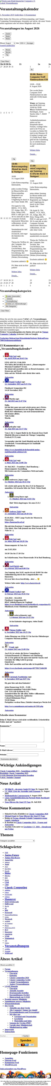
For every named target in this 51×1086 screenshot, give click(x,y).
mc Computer (9, 923)
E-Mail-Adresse (6, 750)
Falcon (7, 892)
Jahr (17, 43)
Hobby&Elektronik (12, 902)
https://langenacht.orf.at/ (14, 522)
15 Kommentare (30, 15)
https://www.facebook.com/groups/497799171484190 (26, 668)
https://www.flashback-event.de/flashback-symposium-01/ (28, 604)
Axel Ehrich (14, 566)
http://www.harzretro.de (30, 583)
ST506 (7, 936)
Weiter (8, 39)
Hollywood (9, 904)
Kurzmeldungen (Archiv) (19, 995)
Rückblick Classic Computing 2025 (14, 773)
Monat (2, 43)
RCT (6, 930)
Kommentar (5, 726)
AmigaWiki (9, 860)
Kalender (13, 976)
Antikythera (18, 15)
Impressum (9, 1029)
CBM (7, 885)
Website (3, 755)
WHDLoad (9, 953)
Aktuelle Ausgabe (16, 991)
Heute (8, 36)
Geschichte (18, 1019)
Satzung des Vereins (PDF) (20, 1023)
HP (6, 908)
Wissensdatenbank (12, 1004)
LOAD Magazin (11, 986)
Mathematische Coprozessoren (17, 796)
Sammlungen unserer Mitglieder (18, 1001)
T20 (6, 940)
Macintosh (8, 919)
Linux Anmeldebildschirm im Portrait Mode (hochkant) (27, 798)
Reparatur (8, 932)
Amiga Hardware (12, 857)
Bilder (8, 873)
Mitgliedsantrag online (18, 1027)
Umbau (7, 943)
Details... (33, 154)
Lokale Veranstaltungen (9, 3)
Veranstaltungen (17, 946)
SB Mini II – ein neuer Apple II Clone (20, 789)
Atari (6, 866)
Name (2, 746)
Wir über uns (14, 1014)
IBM (6, 910)
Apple (7, 864)
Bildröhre (7, 875)
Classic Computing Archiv (20, 980)
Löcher (7, 917)
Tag (7, 55)
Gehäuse (7, 896)
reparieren (8, 934)
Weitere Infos (35, 150)
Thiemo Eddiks (15, 630)
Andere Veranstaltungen (19, 984)
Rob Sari (12, 356)
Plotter (7, 925)
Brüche (7, 880)
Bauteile (7, 871)
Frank (11, 647)
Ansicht (7, 45)
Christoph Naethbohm (18, 677)
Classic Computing (16, 887)
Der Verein (9, 1006)
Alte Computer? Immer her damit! (23, 1010)
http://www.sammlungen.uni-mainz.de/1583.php (24, 706)
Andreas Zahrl (15, 512)
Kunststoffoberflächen (11, 915)
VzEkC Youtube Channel (10, 778)
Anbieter (7, 862)
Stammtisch (9, 938)
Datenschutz (10, 1032)
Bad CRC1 (8, 869)
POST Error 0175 (10, 927)
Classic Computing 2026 (38, 814)
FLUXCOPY (8, 894)
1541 (6, 853)
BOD (6, 878)
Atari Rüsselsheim (15, 338)
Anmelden (9, 1058)
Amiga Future (12, 855)
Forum (7, 969)
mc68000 (7, 921)
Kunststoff (8, 913)
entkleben (7, 890)
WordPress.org (11, 1065)
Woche (8, 52)
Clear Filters (5, 61)
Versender (7, 951)
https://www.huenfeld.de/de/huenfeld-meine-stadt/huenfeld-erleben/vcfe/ (22, 451)
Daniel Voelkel (15, 382)
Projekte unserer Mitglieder (16, 999)
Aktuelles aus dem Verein (19, 1008)
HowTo (7, 906)
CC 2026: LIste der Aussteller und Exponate (22, 791)
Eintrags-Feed (10, 1060)
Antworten (9, 377)
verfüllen (7, 949)
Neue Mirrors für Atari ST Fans (18, 802)
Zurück (8, 34)
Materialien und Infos (23, 1021)
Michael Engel (10, 816)
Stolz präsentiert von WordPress (13, 1069)
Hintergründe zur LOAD (19, 997)
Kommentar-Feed (12, 1063)
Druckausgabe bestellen (19, 993)
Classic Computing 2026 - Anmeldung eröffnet (18, 771)
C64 (7, 882)
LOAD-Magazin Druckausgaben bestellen (17, 775)
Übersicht (13, 973)
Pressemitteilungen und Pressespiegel (24, 1012)
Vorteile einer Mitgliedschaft (20, 1025)
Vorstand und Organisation (25, 1017)
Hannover (10, 899)
